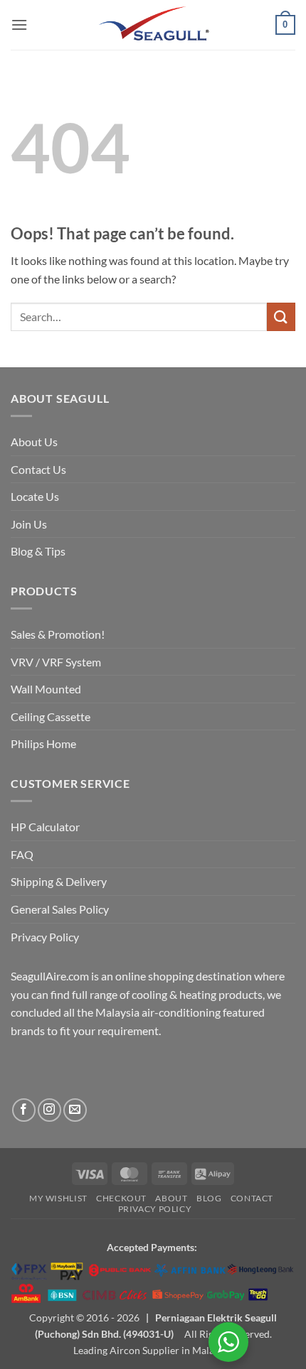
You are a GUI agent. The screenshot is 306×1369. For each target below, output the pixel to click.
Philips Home (43, 743)
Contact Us (38, 469)
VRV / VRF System (56, 662)
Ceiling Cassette (50, 716)
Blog (208, 1198)
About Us (34, 441)
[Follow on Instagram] (49, 1110)
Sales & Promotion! (58, 634)
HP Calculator (45, 826)
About (171, 1198)
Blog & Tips (38, 551)
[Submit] (281, 316)
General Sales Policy (60, 909)
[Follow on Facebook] (24, 1110)
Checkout (121, 1198)
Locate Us (35, 496)
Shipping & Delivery (59, 881)
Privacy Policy (45, 936)
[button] (19, 24)
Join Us (29, 524)
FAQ (22, 854)
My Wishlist (58, 1198)
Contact (252, 1198)
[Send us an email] (75, 1110)
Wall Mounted (46, 689)
